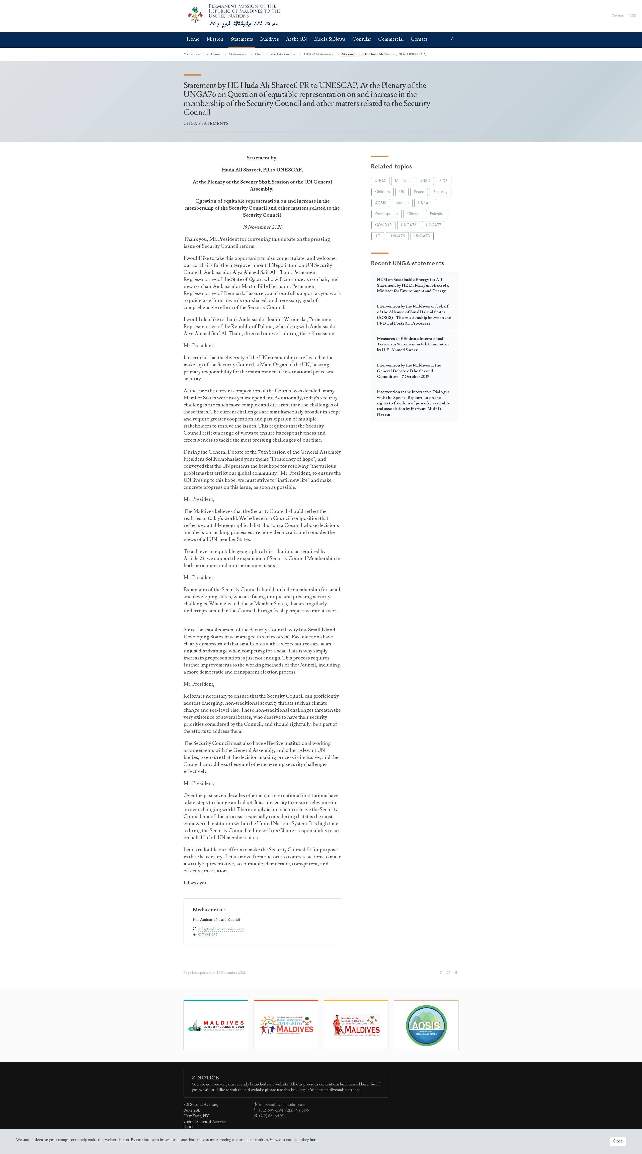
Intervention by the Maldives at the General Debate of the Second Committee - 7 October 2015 (409, 371)
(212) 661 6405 (271, 1115)
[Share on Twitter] (448, 972)
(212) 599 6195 (297, 1110)
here (313, 1139)
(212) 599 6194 (271, 1110)
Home (193, 39)
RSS (632, 15)
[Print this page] (456, 972)
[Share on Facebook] (441, 972)
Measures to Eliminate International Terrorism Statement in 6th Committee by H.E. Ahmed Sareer (413, 344)
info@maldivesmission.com (221, 929)
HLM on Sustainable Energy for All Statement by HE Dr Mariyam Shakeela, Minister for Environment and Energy (413, 285)
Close (618, 1141)
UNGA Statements (319, 54)
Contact (419, 39)
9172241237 (208, 934)
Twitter (617, 15)
